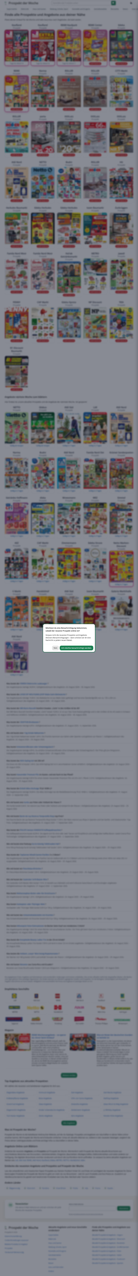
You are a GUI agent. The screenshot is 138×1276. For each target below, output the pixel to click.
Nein (55, 648)
